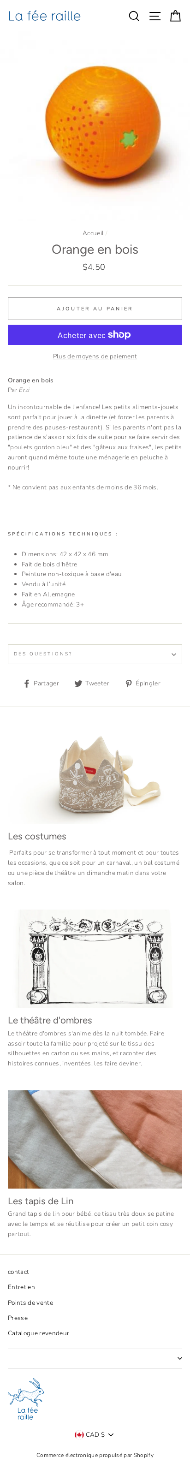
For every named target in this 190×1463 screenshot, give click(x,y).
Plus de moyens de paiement (95, 356)
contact (18, 1271)
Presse (18, 1318)
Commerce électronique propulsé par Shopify (95, 1455)
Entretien (21, 1287)
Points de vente (30, 1302)
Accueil (93, 233)
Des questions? (43, 654)
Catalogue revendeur (38, 1333)
